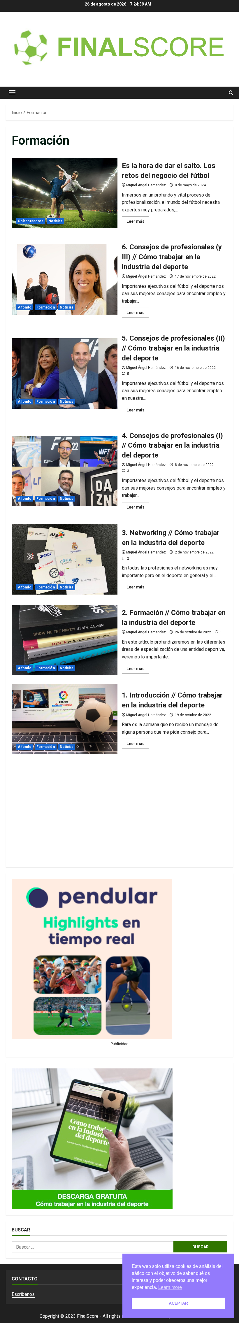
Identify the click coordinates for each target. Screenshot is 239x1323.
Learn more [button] (170, 1287)
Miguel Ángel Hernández (146, 185)
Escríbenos (23, 1294)
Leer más (137, 222)
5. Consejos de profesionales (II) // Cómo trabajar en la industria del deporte (64, 373)
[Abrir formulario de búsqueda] (231, 93)
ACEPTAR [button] (178, 1303)
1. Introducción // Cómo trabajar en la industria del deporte (64, 719)
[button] (12, 93)
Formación (45, 307)
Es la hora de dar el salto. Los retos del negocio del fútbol (64, 193)
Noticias (55, 221)
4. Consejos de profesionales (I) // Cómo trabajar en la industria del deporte (64, 471)
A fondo (24, 307)
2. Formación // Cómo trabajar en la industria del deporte (64, 640)
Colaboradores (30, 221)
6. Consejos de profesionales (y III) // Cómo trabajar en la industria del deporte (64, 279)
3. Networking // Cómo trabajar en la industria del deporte (64, 559)
